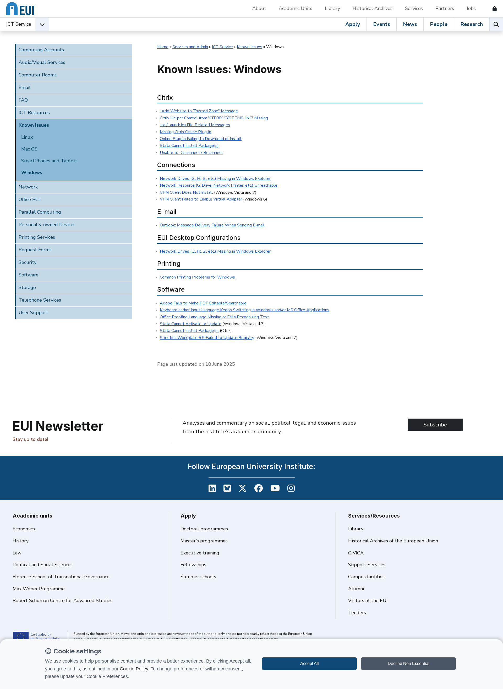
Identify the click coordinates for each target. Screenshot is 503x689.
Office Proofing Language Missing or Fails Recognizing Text (214, 317)
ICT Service (18, 24)
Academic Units (295, 8)
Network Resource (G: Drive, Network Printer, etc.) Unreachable (218, 185)
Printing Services (37, 237)
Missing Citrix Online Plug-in (185, 132)
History (21, 541)
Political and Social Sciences (43, 565)
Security (27, 262)
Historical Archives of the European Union (393, 541)
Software (29, 275)
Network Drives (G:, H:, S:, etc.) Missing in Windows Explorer (215, 178)
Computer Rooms (38, 75)
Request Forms (35, 250)
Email (25, 87)
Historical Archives (372, 8)
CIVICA (356, 553)
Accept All (309, 663)
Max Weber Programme (39, 589)
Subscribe (435, 424)
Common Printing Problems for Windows (197, 277)
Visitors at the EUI (368, 600)
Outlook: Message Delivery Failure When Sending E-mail (212, 225)
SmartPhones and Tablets (49, 161)
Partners (444, 8)
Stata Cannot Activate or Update (190, 324)
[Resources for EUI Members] (492, 8)
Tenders (357, 612)
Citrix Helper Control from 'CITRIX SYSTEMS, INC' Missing (214, 118)
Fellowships (193, 565)
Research (471, 24)
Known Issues (34, 125)
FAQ (23, 100)
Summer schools (198, 577)
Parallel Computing (40, 212)
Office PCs (30, 199)
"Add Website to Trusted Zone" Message (199, 111)
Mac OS (29, 149)
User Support (33, 312)
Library (332, 8)
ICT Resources (34, 112)
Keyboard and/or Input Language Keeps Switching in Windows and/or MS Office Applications (244, 310)
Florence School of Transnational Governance (61, 577)
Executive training (200, 553)
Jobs (471, 8)
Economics (24, 529)
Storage (27, 287)
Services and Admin (190, 47)
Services (414, 8)
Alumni (356, 589)
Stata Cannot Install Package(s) (189, 145)
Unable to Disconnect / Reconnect (191, 152)
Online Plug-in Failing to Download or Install (201, 139)
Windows (31, 172)
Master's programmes (204, 541)
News (410, 24)
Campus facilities (366, 577)
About (259, 8)
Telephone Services (40, 300)
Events (381, 24)
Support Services (366, 565)
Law (17, 553)
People (438, 24)
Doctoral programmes (204, 529)
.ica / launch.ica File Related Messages (195, 125)
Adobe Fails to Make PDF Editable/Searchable (203, 303)
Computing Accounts (41, 50)
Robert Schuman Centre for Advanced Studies (62, 600)
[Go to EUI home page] (20, 8)
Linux (27, 137)
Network (28, 187)
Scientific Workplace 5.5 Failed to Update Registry (207, 338)
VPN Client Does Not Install (186, 192)
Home (162, 47)
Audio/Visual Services (42, 62)
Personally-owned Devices (47, 224)
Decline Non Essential (408, 663)
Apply (352, 24)
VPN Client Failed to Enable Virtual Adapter (201, 199)
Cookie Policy (134, 668)
